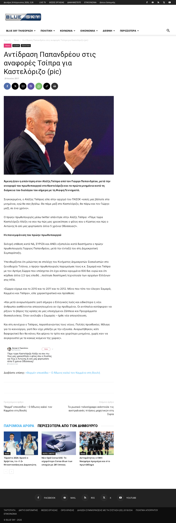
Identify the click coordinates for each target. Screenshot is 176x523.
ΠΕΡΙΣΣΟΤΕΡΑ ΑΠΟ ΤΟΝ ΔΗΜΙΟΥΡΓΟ (68, 426)
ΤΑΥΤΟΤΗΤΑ (9, 510)
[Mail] (152, 2)
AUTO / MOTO (48, 453)
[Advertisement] (109, 17)
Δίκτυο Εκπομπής (107, 2)
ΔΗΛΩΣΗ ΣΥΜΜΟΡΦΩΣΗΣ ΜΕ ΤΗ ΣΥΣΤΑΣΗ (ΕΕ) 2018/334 (105, 510)
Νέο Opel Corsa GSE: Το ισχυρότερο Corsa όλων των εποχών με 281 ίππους (57, 461)
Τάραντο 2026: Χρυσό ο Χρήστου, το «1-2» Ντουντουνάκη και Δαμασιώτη (20, 461)
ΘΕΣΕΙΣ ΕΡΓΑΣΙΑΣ (56, 2)
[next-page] (11, 471)
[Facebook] (147, 2)
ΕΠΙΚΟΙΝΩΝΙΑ (90, 2)
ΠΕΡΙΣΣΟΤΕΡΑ (128, 30)
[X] (164, 2)
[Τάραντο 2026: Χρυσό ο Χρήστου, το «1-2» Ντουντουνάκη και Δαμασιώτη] (21, 443)
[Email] (23, 86)
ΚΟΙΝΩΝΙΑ (66, 30)
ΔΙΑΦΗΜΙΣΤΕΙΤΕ (74, 2)
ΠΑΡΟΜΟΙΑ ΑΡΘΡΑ (19, 426)
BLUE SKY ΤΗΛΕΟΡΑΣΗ (19, 30)
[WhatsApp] (38, 86)
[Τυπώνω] (54, 86)
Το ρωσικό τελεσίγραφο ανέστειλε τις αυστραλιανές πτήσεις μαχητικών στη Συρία (91, 410)
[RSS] (158, 2)
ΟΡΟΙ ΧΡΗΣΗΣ (67, 510)
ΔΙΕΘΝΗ (107, 30)
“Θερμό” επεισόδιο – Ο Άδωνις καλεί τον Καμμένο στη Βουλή (28, 408)
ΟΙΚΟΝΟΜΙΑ (87, 30)
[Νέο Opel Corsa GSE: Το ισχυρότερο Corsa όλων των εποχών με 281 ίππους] (59, 443)
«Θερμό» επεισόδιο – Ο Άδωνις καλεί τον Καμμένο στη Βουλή (62, 372)
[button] (168, 31)
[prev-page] (6, 471)
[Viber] (31, 86)
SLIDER (16, 45)
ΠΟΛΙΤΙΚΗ (46, 30)
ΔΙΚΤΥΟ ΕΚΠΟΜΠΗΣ (28, 510)
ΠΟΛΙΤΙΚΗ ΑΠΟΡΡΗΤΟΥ (147, 510)
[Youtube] (169, 2)
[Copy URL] (46, 86)
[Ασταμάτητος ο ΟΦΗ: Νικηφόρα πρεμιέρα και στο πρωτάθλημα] (97, 443)
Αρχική (7, 40)
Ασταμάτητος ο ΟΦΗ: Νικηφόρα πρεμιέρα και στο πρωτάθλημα (95, 461)
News (16, 40)
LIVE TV (42, 2)
